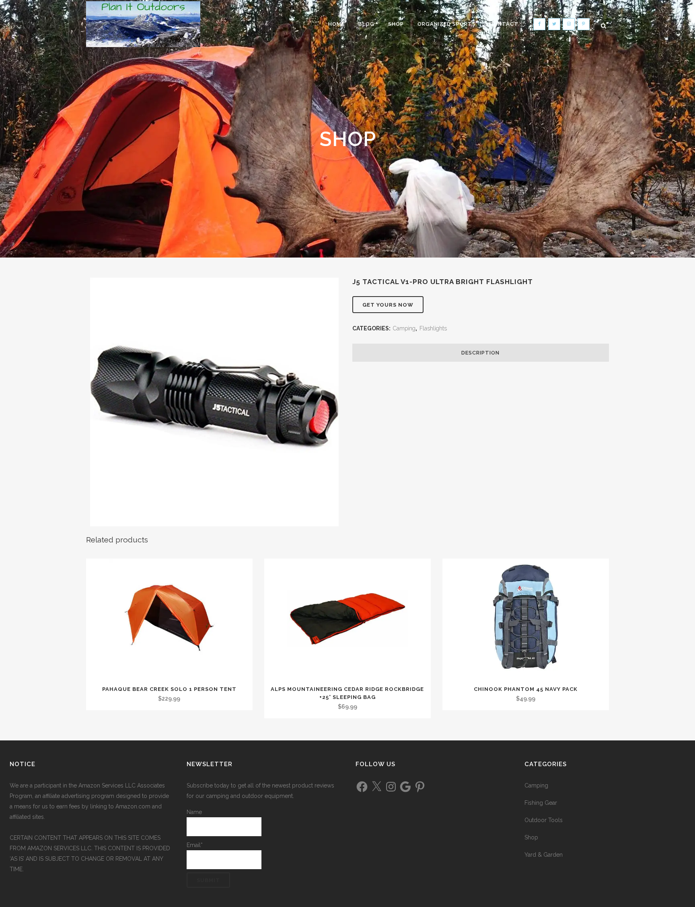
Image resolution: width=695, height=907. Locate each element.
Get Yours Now (387, 305)
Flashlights (433, 328)
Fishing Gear (540, 803)
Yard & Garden (543, 854)
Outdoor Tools (543, 820)
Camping (404, 328)
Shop (531, 837)
